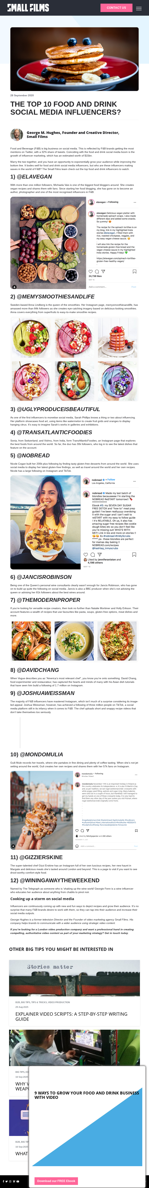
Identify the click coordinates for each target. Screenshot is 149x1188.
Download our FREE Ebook (56, 1181)
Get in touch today (116, 933)
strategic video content (102, 923)
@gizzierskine (41, 857)
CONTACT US (116, 7)
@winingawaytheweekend (60, 880)
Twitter (29, 152)
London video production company (60, 929)
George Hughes (19, 919)
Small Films (54, 169)
